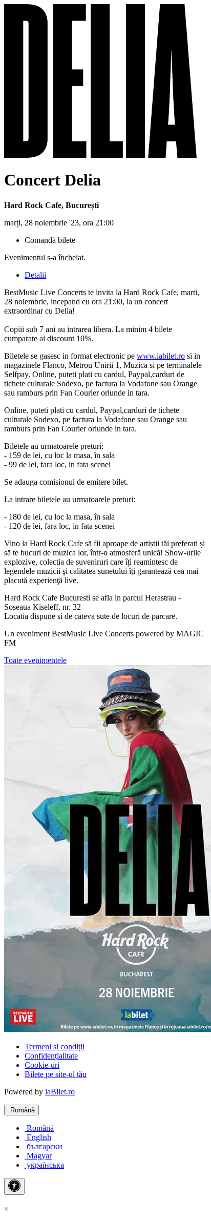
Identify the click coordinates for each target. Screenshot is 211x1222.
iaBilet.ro (60, 1091)
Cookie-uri (42, 1065)
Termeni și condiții (55, 1046)
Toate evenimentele (35, 660)
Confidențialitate (51, 1055)
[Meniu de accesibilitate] (14, 1186)
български (43, 1146)
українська (44, 1165)
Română (21, 1110)
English (38, 1137)
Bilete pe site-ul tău (56, 1074)
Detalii (35, 275)
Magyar (38, 1155)
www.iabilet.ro (161, 355)
